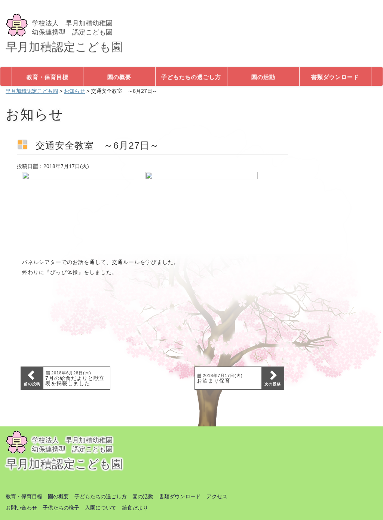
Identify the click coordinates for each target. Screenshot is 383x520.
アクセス (216, 496)
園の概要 (58, 496)
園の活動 (142, 496)
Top (365, 502)
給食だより (135, 508)
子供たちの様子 (61, 508)
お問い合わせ (21, 508)
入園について (100, 508)
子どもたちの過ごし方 (100, 496)
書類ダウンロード (180, 496)
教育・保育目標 (24, 496)
